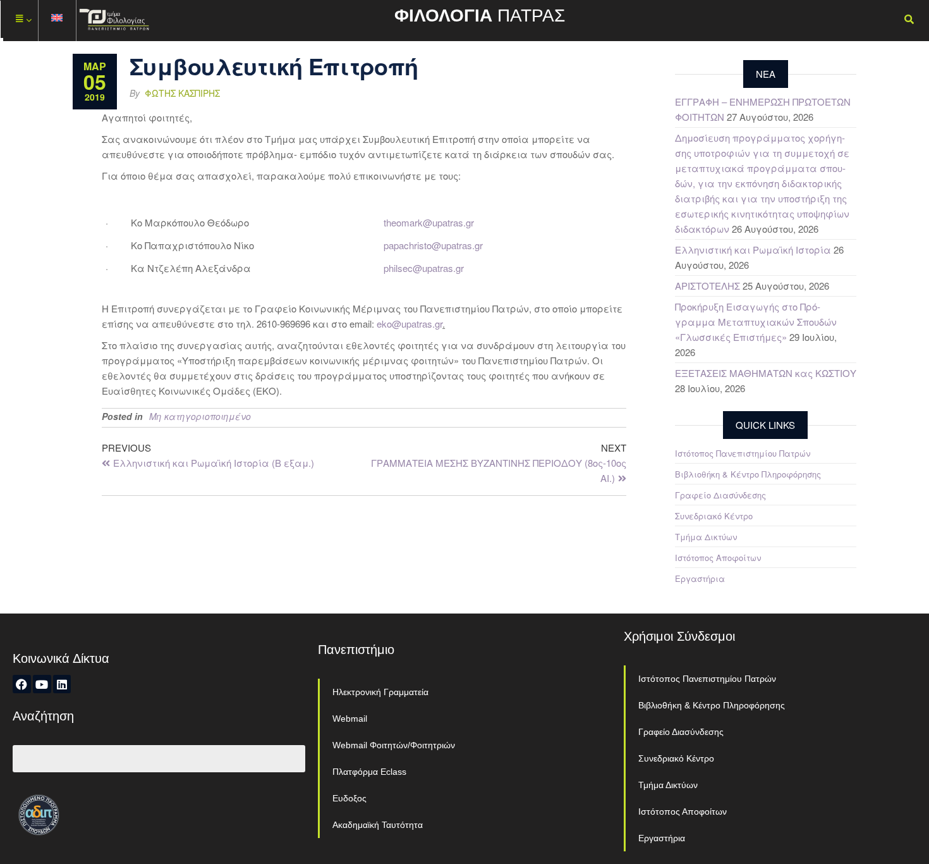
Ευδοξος (349, 798)
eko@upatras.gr (409, 323)
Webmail (349, 718)
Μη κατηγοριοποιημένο (200, 416)
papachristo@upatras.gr (433, 245)
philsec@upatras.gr (424, 268)
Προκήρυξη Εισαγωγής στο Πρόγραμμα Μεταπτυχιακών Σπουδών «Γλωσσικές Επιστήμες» (756, 321)
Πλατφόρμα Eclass (369, 772)
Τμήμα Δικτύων (706, 537)
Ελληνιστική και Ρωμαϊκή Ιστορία (753, 249)
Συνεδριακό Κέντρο (714, 516)
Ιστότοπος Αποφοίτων (718, 558)
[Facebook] (22, 684)
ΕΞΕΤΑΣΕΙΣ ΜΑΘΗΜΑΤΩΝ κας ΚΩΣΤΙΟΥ (765, 373)
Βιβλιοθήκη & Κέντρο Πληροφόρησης (748, 474)
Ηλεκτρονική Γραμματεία (380, 692)
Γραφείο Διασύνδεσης (720, 495)
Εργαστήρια (700, 578)
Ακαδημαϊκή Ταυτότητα (377, 825)
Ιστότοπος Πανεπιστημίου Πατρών (742, 453)
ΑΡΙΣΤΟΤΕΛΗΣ (707, 285)
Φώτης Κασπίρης (182, 93)
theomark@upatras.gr (429, 222)
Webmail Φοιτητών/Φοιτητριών (393, 745)
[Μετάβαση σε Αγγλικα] (57, 20)
